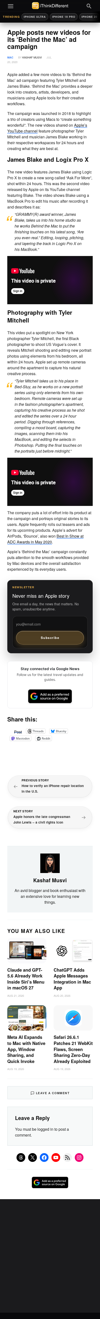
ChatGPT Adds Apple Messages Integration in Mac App (72, 979)
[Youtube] (55, 1157)
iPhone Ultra (35, 17)
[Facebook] (44, 1157)
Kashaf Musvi (32, 57)
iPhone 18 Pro (63, 17)
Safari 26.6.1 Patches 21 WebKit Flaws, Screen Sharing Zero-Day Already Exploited (73, 1049)
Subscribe (50, 637)
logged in (45, 1129)
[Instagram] (79, 1157)
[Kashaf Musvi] (50, 862)
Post (18, 731)
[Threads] (21, 1157)
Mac (10, 57)
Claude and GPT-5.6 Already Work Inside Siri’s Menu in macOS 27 (25, 979)
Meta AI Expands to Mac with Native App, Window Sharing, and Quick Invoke (26, 1049)
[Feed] (67, 1157)
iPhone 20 (89, 17)
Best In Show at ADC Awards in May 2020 (45, 539)
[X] (32, 1157)
